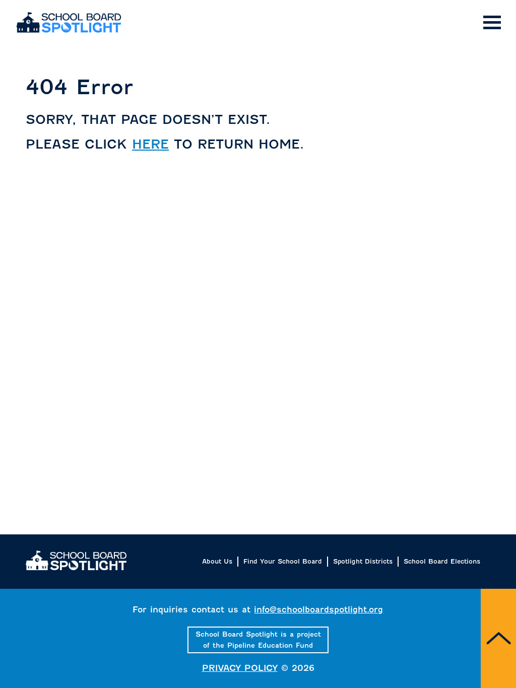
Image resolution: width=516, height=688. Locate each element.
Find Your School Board (282, 561)
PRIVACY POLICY (240, 668)
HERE (150, 144)
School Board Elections (442, 561)
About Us (217, 561)
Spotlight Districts (363, 561)
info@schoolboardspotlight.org (318, 609)
